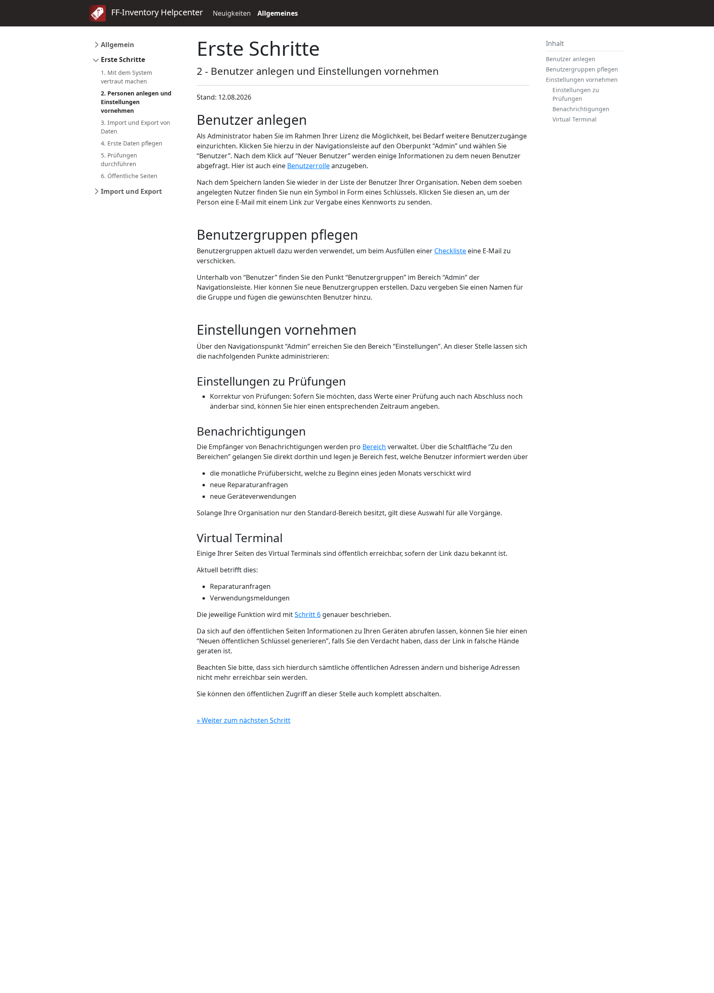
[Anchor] (314, 120)
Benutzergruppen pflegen (582, 69)
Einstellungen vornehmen (582, 79)
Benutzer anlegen (570, 59)
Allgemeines (277, 13)
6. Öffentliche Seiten (129, 176)
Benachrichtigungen (580, 109)
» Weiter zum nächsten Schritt (243, 720)
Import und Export (131, 191)
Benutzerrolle (308, 165)
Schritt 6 (308, 614)
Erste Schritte (123, 59)
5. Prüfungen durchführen (119, 159)
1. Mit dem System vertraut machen (126, 77)
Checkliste (450, 250)
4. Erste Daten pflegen (131, 143)
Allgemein (117, 44)
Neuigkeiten (232, 13)
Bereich (374, 446)
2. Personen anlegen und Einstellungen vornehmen (136, 101)
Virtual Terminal (574, 119)
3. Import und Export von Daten (135, 127)
